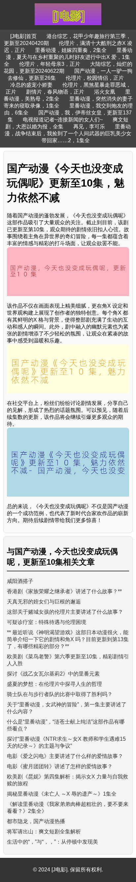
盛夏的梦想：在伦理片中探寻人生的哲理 (54, 684)
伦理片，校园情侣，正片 (95, 78)
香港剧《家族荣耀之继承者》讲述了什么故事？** (64, 591)
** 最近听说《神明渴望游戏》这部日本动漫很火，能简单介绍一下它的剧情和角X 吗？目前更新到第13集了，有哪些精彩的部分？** (68, 639)
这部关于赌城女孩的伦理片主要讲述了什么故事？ (65, 612)
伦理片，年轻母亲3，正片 (49, 64)
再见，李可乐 (89, 126)
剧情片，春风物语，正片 (55, 92)
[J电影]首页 (23, 36)
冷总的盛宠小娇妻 (31, 85)
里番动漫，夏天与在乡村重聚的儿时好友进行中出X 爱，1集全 (68, 57)
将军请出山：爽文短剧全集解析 (44, 831)
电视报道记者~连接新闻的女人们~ (63, 119)
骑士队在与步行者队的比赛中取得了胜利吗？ (60, 694)
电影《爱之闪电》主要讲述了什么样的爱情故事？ (65, 756)
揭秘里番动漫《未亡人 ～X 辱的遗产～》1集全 (62, 794)
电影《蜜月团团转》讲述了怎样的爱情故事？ (60, 766)
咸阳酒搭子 (20, 581)
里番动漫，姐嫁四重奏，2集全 (71, 50)
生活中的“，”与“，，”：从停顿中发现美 (52, 842)
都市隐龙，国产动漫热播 (36, 821)
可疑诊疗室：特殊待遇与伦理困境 (46, 622)
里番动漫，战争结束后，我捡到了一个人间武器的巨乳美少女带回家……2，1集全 (68, 133)
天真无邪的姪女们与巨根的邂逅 (44, 601)
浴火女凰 (104, 92)
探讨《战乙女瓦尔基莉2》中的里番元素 (53, 674)
